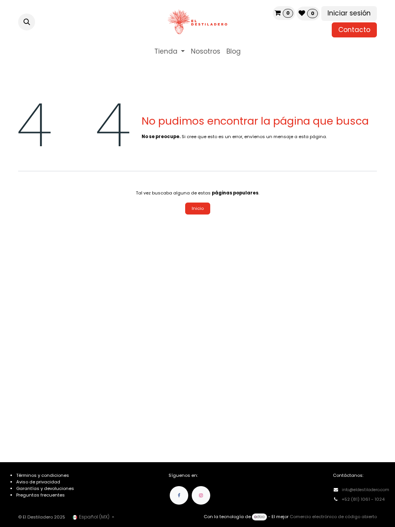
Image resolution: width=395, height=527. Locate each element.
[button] (26, 22)
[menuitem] (169, 52)
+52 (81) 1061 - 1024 (364, 499)
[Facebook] (179, 495)
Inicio (198, 208)
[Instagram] (201, 495)
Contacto (354, 29)
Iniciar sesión (349, 13)
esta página (312, 136)
